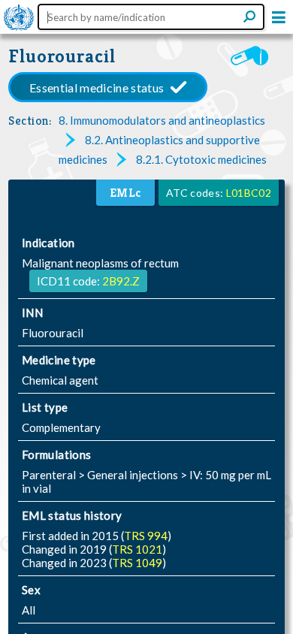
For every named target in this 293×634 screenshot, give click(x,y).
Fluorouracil (62, 56)
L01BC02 (248, 192)
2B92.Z (121, 281)
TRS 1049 (137, 562)
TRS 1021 (137, 549)
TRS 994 (146, 535)
